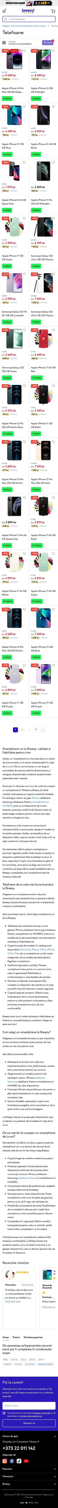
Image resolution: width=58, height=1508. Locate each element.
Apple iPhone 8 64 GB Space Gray (14, 202)
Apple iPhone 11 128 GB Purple (12, 704)
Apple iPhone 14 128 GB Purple (42, 704)
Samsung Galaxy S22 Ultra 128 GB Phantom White (43, 313)
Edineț (32, 1359)
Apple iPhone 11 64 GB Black (43, 537)
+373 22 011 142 (18, 1448)
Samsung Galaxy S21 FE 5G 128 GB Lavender (14, 313)
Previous (4, 1298)
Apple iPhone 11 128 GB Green (12, 257)
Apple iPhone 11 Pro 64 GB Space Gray (14, 537)
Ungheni (7, 1364)
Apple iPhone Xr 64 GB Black (43, 146)
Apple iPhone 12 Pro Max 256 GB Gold (42, 481)
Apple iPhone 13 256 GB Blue (42, 648)
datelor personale (42, 1413)
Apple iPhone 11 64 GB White (14, 593)
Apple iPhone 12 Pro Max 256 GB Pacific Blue (13, 481)
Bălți (5, 1359)
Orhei (41, 1359)
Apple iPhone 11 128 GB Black (41, 425)
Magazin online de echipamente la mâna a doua (24, 26)
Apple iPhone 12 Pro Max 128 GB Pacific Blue (13, 649)
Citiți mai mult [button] (13, 1301)
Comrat (14, 1359)
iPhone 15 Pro (38, 949)
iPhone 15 (25, 949)
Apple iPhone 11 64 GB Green (43, 593)
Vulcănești (30, 1364)
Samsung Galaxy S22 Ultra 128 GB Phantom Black (43, 258)
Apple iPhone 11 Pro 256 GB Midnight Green (41, 202)
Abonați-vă (29, 1423)
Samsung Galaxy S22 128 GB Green (13, 369)
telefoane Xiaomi (27, 1178)
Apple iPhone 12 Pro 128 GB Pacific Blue (13, 425)
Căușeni (18, 1364)
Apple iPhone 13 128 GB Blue (13, 146)
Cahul (23, 1359)
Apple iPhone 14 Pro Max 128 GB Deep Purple (13, 90)
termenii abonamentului (31, 1416)
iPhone (35, 798)
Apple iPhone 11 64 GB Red (43, 369)
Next (53, 1298)
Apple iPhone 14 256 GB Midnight (42, 90)
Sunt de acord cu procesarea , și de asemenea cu (31, 1414)
